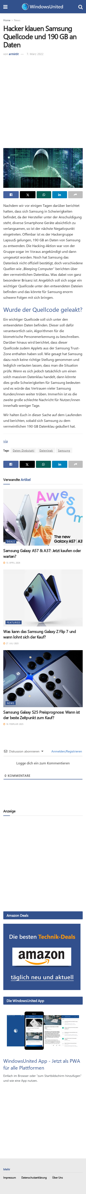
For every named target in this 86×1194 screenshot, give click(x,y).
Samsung (64, 450)
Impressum (9, 1177)
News (17, 20)
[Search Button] (80, 6)
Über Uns (57, 1177)
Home (6, 20)
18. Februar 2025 (14, 724)
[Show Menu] (5, 6)
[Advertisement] (43, 102)
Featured (13, 622)
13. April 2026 (12, 562)
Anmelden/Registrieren (66, 751)
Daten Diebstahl (23, 450)
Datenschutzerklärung (34, 1177)
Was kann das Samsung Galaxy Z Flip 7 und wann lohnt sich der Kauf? (39, 634)
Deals (11, 541)
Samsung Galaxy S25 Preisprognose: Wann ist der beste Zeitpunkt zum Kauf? (41, 714)
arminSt (14, 54)
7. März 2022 (35, 54)
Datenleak (46, 450)
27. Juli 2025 (12, 643)
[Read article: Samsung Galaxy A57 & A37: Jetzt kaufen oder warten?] (43, 517)
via (5, 441)
